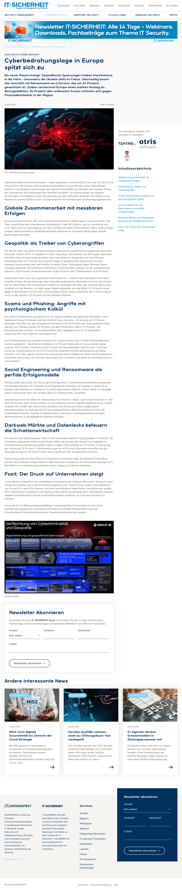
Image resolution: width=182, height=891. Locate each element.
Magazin (84, 818)
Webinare (95, 5)
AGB (116, 885)
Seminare (109, 5)
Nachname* (84, 630)
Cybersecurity (22, 47)
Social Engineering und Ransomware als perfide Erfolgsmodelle (131, 208)
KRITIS (173, 15)
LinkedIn (84, 849)
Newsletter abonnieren (28, 663)
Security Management (19, 15)
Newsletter (124, 5)
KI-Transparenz (88, 859)
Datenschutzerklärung (101, 885)
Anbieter (139, 5)
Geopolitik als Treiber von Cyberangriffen (132, 188)
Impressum (83, 885)
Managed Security (148, 15)
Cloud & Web (117, 15)
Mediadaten (86, 843)
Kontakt (84, 813)
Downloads (63, 5)
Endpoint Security (86, 15)
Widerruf (84, 828)
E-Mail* (13, 644)
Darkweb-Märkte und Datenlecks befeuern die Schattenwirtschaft (136, 219)
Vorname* (49, 630)
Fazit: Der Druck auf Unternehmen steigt (136, 228)
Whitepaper (86, 823)
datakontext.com (14, 859)
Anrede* (13, 630)
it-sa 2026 (79, 5)
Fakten (83, 854)
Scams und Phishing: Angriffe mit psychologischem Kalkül (136, 197)
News (13, 47)
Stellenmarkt (155, 5)
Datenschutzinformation (93, 833)
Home (7, 47)
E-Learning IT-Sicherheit (93, 838)
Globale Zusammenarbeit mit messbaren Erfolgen (133, 179)
